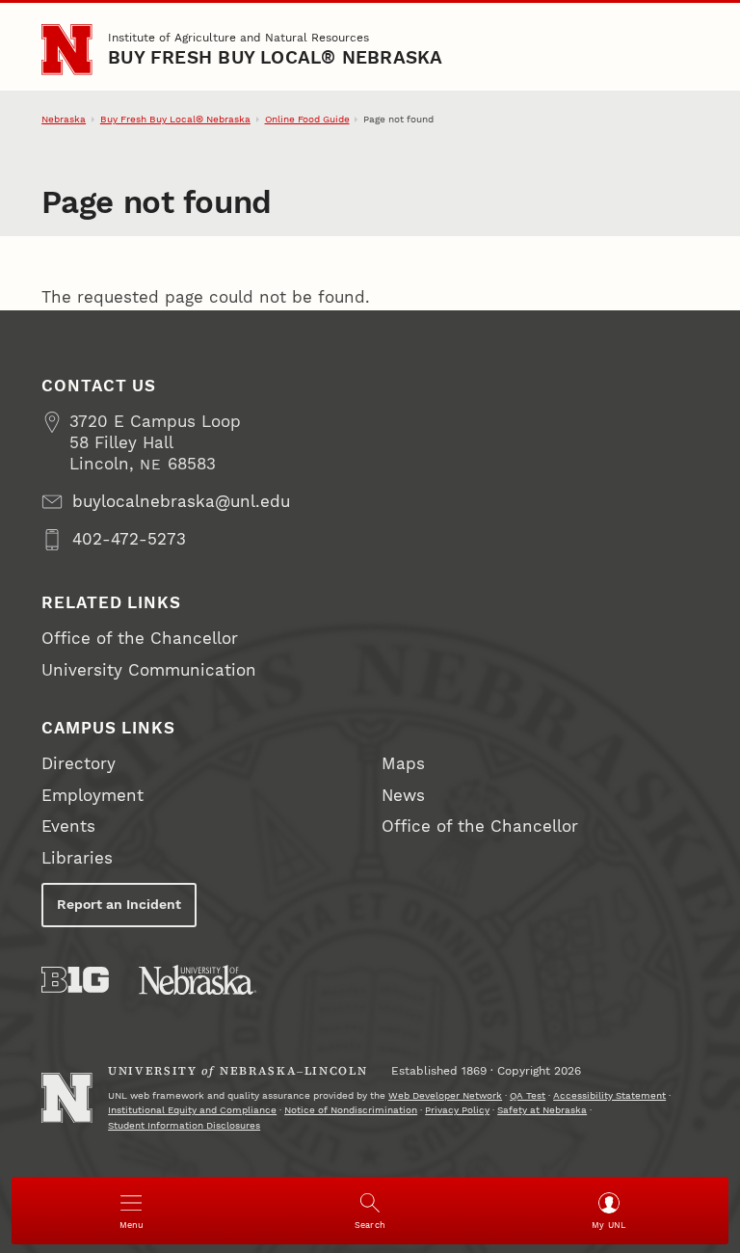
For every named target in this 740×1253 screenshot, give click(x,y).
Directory (78, 764)
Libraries (77, 858)
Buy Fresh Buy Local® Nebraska (275, 57)
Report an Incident (119, 904)
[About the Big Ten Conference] (75, 980)
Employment (92, 795)
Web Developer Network (445, 1095)
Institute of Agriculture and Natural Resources (238, 37)
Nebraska (63, 119)
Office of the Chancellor (139, 638)
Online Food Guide (307, 119)
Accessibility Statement (609, 1095)
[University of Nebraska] (197, 980)
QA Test (527, 1095)
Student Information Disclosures (184, 1125)
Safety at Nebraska (542, 1110)
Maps (403, 764)
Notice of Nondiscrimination (350, 1110)
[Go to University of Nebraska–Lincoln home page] (66, 49)
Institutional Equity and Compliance (192, 1110)
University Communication (148, 670)
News (403, 795)
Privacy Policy (457, 1110)
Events (68, 826)
